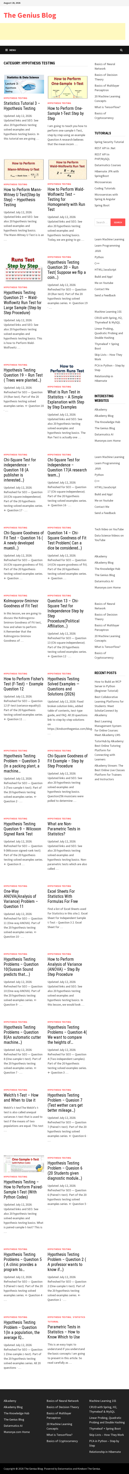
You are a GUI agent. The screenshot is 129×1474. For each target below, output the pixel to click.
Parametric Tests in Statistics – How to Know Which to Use (64, 1331)
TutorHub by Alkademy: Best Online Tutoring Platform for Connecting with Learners (109, 750)
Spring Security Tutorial (109, 142)
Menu (12, 50)
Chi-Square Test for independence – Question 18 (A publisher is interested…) (20, 470)
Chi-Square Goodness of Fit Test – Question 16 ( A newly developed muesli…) (24, 540)
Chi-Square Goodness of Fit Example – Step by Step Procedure (68, 760)
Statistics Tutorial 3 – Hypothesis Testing (22, 106)
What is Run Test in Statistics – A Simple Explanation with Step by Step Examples (66, 400)
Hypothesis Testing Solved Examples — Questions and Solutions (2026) (63, 686)
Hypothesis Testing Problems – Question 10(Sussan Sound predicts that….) (21, 967)
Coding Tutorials (105, 188)
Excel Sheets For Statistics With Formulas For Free (63, 896)
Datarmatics (65, 1468)
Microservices (103, 182)
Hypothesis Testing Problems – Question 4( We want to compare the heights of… (67, 1035)
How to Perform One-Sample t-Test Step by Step (66, 113)
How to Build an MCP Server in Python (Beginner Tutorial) (108, 686)
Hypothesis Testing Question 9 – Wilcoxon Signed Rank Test (22, 828)
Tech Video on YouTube (109, 529)
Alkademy (101, 409)
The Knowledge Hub (107, 422)
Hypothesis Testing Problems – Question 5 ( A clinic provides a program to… (23, 1262)
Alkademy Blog (104, 416)
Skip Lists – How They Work (106, 1435)
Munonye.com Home (108, 441)
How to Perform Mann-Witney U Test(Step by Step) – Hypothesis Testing (23, 197)
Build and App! (104, 277)
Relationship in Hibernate (105, 1452)
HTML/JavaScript (105, 269)
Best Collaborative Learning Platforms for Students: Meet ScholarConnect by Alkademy (109, 706)
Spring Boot (102, 205)
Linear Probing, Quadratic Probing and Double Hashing (109, 333)
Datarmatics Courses (108, 165)
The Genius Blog (30, 15)
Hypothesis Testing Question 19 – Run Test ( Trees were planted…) (23, 375)
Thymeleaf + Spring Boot (105, 1428)
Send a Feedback (105, 295)
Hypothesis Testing (15, 98)
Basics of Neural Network (63, 1401)
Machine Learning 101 (108, 312)
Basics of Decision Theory (63, 1407)
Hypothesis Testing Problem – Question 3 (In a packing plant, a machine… (22, 763)
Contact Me (102, 289)
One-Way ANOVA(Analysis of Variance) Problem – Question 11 (21, 899)
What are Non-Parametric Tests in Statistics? (64, 828)
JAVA (98, 251)
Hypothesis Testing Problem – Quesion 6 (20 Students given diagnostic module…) (65, 1171)
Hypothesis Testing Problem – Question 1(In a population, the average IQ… (22, 1330)
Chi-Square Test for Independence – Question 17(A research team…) (67, 467)
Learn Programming (107, 245)
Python (99, 257)
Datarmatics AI (104, 434)
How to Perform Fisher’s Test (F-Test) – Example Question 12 (24, 683)
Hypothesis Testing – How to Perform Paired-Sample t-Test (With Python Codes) (23, 1190)
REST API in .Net (105, 148)
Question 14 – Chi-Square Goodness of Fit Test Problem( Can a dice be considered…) (67, 540)
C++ (97, 263)
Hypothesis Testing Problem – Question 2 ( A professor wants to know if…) (67, 1262)
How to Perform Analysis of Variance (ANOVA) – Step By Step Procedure (65, 967)
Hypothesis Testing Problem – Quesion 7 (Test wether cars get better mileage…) (65, 1103)
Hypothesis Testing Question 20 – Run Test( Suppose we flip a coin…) (67, 270)
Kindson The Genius (88, 1468)
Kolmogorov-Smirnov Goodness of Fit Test (21, 603)
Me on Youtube (104, 283)
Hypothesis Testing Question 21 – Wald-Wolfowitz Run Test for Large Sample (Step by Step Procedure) (22, 302)
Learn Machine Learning (109, 239)
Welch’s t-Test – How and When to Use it (21, 1098)
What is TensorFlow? (107, 107)
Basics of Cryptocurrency (62, 1441)
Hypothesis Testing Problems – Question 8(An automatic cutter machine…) (22, 1035)
